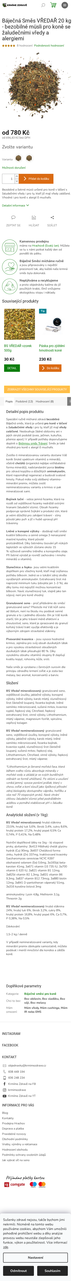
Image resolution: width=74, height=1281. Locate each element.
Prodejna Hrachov (13, 1123)
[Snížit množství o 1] (17, 181)
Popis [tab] (9, 401)
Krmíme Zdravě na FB (22, 1084)
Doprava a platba (13, 1129)
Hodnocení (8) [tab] (45, 401)
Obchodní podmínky (15, 1139)
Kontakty (8, 1118)
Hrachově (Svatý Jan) (45, 246)
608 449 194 (16, 1072)
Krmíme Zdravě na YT (22, 1096)
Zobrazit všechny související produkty (37, 389)
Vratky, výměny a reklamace (19, 1144)
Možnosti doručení (13, 168)
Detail (12, 368)
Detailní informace (13, 206)
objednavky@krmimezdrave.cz (27, 1066)
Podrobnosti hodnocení (49, 46)
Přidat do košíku (39, 178)
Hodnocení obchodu (15, 1150)
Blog (5, 1113)
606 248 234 (16, 1078)
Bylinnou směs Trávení (32, 443)
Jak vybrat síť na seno (16, 1160)
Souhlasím (52, 1271)
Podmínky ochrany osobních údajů (24, 1155)
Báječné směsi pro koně (40, 994)
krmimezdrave (17, 1090)
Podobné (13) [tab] (24, 401)
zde (5, 1247)
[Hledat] (43, 5)
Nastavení (35, 1257)
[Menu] (65, 5)
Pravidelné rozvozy (14, 1134)
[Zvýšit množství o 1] (17, 176)
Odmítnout (18, 1271)
